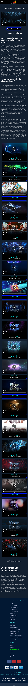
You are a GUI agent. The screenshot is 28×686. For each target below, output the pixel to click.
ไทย (12, 680)
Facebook (9, 661)
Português (4, 680)
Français (9, 678)
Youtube (19, 661)
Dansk (9, 680)
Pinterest (14, 661)
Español (14, 678)
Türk (16, 680)
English (4, 678)
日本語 (19, 680)
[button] (14, 150)
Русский (24, 680)
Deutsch (23, 678)
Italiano (18, 678)
